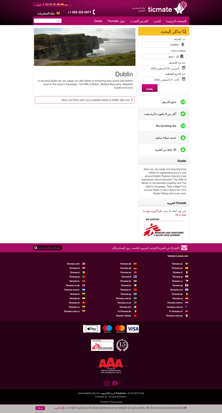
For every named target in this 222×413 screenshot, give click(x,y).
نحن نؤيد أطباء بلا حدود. (164, 212)
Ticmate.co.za (124, 302)
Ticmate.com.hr (175, 302)
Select (178, 50)
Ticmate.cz (177, 281)
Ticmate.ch (74, 302)
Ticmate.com (73, 263)
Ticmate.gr (126, 294)
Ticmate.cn (125, 289)
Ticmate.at (177, 298)
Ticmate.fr (178, 272)
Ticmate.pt (74, 276)
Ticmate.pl (177, 276)
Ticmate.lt (75, 294)
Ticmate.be (177, 294)
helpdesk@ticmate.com (89, 393)
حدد (179, 39)
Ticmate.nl (74, 268)
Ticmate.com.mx (174, 315)
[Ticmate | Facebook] (115, 383)
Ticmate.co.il (176, 289)
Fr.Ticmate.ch (176, 311)
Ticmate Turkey (123, 315)
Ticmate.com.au (175, 306)
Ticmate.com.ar (72, 289)
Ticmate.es (177, 268)
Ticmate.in (74, 298)
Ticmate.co (74, 306)
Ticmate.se (177, 263)
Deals (98, 21)
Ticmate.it (75, 272)
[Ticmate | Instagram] (107, 383)
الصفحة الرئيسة (176, 21)
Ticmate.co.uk (73, 285)
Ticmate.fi (126, 276)
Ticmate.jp (177, 285)
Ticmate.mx (125, 306)
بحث (149, 88)
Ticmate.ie (126, 285)
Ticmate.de (125, 268)
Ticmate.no (125, 272)
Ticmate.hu (125, 281)
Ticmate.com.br (123, 298)
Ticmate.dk (125, 263)
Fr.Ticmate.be (124, 311)
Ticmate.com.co (72, 311)
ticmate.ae (102, 396)
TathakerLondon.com (177, 255)
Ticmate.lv (74, 281)
